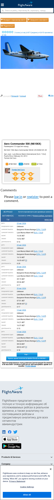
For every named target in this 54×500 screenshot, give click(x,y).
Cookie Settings (27, 487)
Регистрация (30, 366)
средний (6, 96)
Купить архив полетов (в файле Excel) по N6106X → (27, 358)
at (37, 164)
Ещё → (27, 354)
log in (18, 197)
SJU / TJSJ (38, 233)
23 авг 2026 (21, 223)
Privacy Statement (17, 481)
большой (14, 96)
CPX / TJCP (41, 230)
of (24, 164)
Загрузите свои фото (38, 20)
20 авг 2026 (21, 267)
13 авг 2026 (21, 310)
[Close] (51, 469)
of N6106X (12, 164)
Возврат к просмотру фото (14, 20)
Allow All (27, 495)
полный (23, 96)
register (33, 197)
